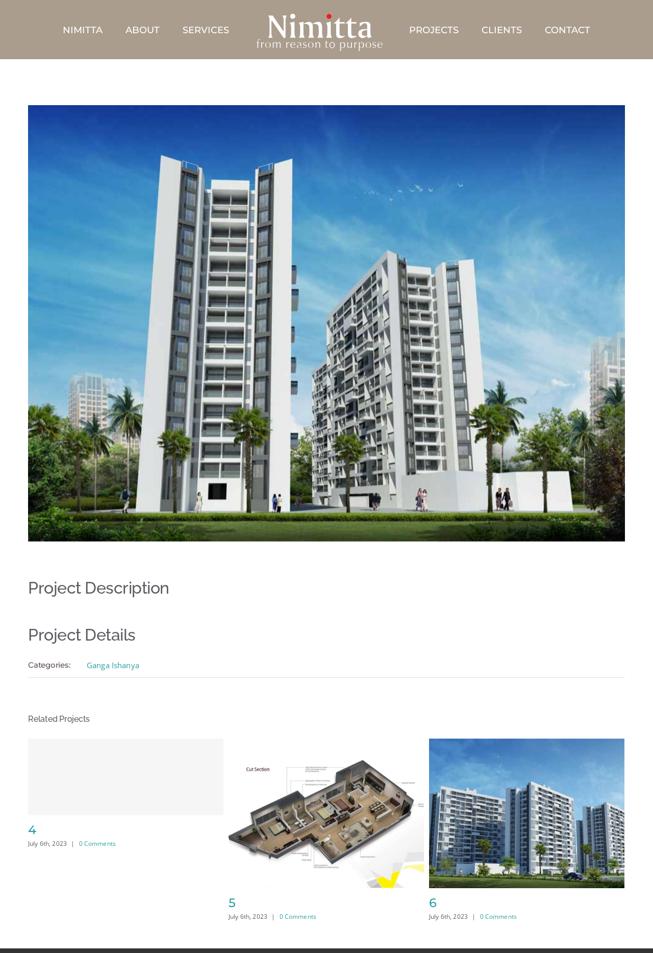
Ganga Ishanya (113, 665)
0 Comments (97, 916)
